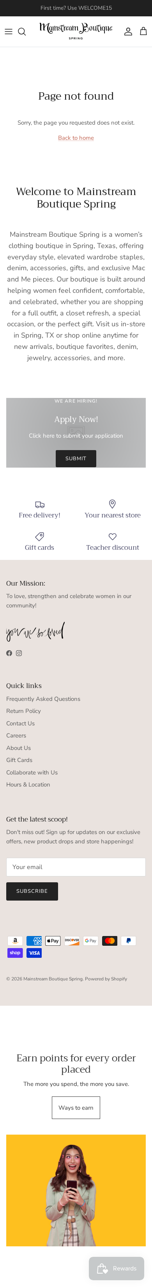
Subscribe (32, 891)
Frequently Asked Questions (43, 699)
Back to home (76, 138)
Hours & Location (28, 784)
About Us (18, 748)
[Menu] (8, 31)
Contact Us (20, 723)
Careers (16, 735)
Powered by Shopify (106, 979)
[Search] (25, 31)
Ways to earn (76, 1108)
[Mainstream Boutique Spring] (76, 31)
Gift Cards (19, 760)
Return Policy (23, 711)
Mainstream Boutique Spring (53, 979)
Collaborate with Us (32, 772)
